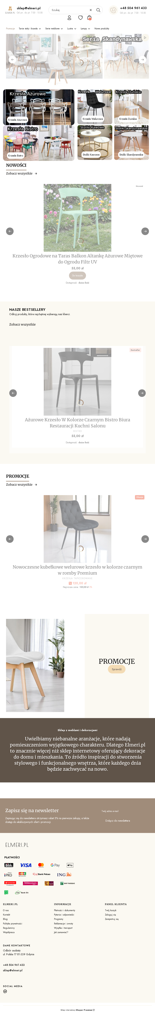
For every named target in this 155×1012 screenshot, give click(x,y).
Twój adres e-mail (110, 811)
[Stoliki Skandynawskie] (131, 142)
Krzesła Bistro (15, 155)
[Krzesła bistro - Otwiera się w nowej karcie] (38, 143)
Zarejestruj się (112, 919)
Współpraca (9, 932)
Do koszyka (77, 275)
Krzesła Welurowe (93, 119)
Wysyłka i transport (63, 928)
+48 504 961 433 (133, 8)
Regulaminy (9, 928)
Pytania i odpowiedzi (64, 914)
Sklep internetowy (76, 1010)
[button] (98, 10)
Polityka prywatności (12, 923)
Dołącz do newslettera (117, 821)
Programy (58, 919)
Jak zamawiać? (61, 932)
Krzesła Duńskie (128, 119)
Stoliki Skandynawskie (131, 155)
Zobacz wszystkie (19, 173)
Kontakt (6, 914)
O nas (6, 910)
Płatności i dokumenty (64, 910)
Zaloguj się (110, 914)
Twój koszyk (110, 910)
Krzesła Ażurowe (17, 120)
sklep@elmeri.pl (12, 970)
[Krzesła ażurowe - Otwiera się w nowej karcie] (38, 107)
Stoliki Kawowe (91, 155)
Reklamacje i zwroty (63, 923)
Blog (5, 919)
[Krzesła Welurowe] (95, 106)
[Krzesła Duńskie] (131, 106)
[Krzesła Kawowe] (95, 142)
